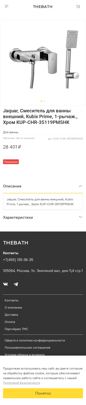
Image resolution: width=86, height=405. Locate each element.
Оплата (10, 322)
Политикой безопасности (21, 383)
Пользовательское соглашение (27, 347)
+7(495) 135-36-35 (18, 260)
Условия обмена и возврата (25, 355)
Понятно (43, 393)
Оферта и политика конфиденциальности (35, 340)
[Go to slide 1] (41, 101)
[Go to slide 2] (44, 101)
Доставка (11, 315)
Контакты (11, 300)
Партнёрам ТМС (16, 329)
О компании (13, 307)
